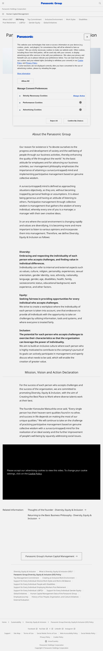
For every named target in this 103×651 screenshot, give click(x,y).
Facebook (31, 629)
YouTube (42, 629)
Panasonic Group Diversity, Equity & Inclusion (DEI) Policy (72, 622)
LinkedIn (58, 629)
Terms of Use (29, 633)
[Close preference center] (87, 37)
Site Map (17, 633)
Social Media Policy (88, 633)
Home (4, 622)
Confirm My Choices (75, 121)
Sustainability (16, 622)
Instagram (69, 629)
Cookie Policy (35, 473)
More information (23, 74)
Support (7, 633)
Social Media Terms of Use (47, 633)
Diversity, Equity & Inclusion (36, 622)
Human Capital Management (17, 14)
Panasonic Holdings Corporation (14, 9)
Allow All (25, 81)
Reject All (54, 121)
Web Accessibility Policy (69, 633)
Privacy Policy (45, 637)
